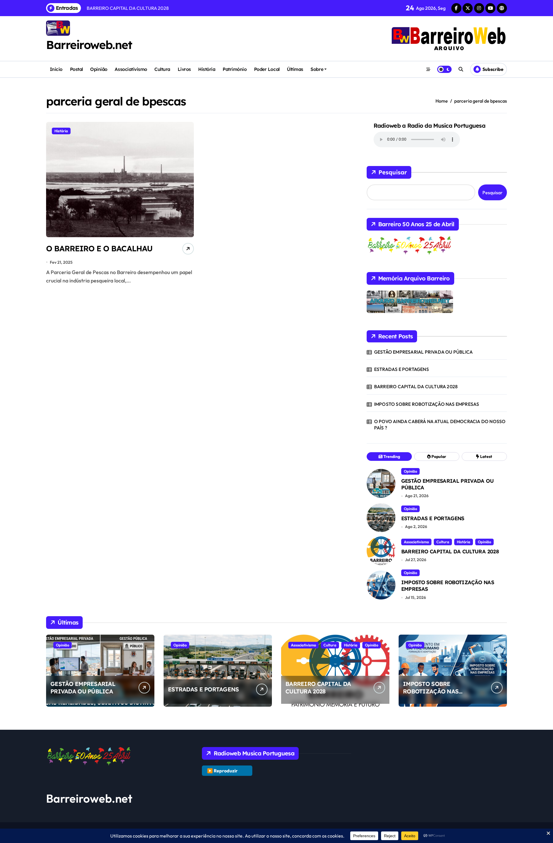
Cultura (162, 69)
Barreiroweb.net (89, 44)
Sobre (316, 69)
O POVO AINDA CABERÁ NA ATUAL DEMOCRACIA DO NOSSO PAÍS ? (440, 424)
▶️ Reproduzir (222, 771)
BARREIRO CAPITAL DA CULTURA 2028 (416, 386)
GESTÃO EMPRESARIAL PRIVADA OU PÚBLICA (423, 352)
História (206, 69)
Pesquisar (392, 172)
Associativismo (131, 69)
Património (235, 69)
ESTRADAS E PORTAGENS (401, 369)
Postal (76, 69)
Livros (184, 69)
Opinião (98, 69)
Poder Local (267, 69)
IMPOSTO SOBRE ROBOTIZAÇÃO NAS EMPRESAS (426, 404)
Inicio (56, 69)
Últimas (295, 69)
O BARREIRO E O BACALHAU (99, 248)
